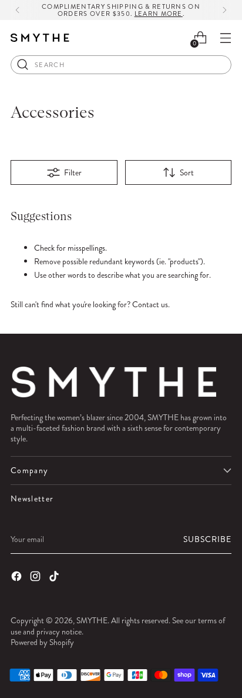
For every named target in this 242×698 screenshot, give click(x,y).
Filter (73, 172)
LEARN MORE (159, 13)
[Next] (224, 10)
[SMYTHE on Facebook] (18, 577)
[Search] (23, 65)
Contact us (150, 304)
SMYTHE (91, 620)
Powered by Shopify (42, 642)
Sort (187, 172)
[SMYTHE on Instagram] (36, 577)
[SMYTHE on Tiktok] (55, 577)
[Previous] (18, 10)
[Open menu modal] (225, 38)
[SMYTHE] (40, 38)
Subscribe (207, 539)
